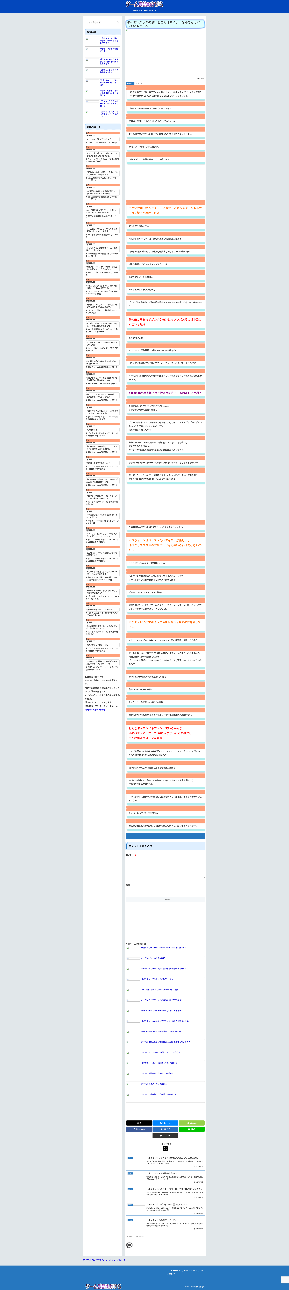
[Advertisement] (165, 183)
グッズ (140, 83)
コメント (131, 883)
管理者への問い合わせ (95, 710)
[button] (118, 22)
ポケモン (131, 83)
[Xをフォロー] (165, 1205)
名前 (128, 913)
